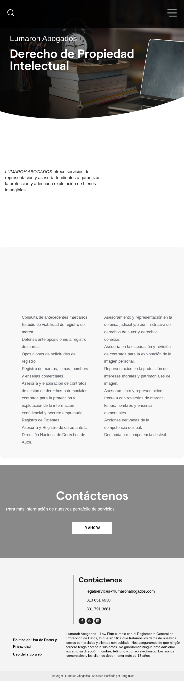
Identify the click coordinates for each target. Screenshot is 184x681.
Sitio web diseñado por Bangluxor (113, 676)
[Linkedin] (97, 621)
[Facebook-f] (82, 621)
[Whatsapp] (89, 621)
